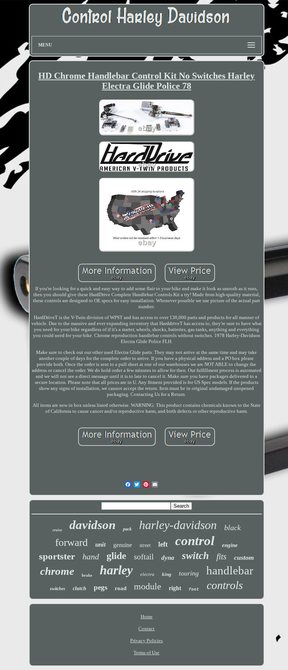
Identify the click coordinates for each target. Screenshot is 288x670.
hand (90, 556)
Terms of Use (146, 652)
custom (244, 557)
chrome (57, 571)
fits (221, 556)
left (163, 544)
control (194, 541)
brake (87, 575)
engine (230, 545)
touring (189, 573)
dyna (167, 557)
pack (127, 529)
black (232, 527)
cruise (57, 530)
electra (147, 574)
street (145, 545)
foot (194, 589)
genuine (122, 545)
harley (116, 570)
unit (100, 544)
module (147, 586)
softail (144, 556)
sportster (57, 556)
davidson (92, 525)
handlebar (229, 570)
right (175, 588)
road (120, 588)
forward (71, 542)
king (166, 574)
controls (225, 585)
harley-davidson (178, 525)
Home (147, 616)
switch (195, 555)
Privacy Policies (146, 640)
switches (57, 588)
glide (116, 555)
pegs (100, 587)
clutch (79, 588)
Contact (146, 628)
